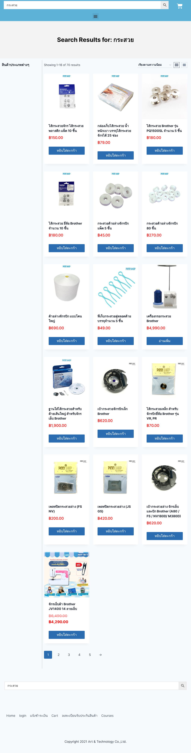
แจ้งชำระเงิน (39, 716)
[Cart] (179, 6)
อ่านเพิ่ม (164, 341)
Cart (54, 716)
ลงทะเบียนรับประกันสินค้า (80, 716)
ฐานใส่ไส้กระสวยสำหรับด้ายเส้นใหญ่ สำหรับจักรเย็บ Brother (65, 413)
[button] (96, 16)
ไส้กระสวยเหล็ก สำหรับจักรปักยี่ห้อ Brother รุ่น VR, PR (163, 413)
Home (10, 716)
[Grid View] (177, 65)
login (22, 716)
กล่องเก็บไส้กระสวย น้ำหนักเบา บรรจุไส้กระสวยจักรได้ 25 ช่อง (114, 130)
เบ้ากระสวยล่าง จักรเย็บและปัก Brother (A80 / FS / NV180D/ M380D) (164, 511)
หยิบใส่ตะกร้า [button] (67, 150)
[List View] (184, 65)
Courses (107, 716)
